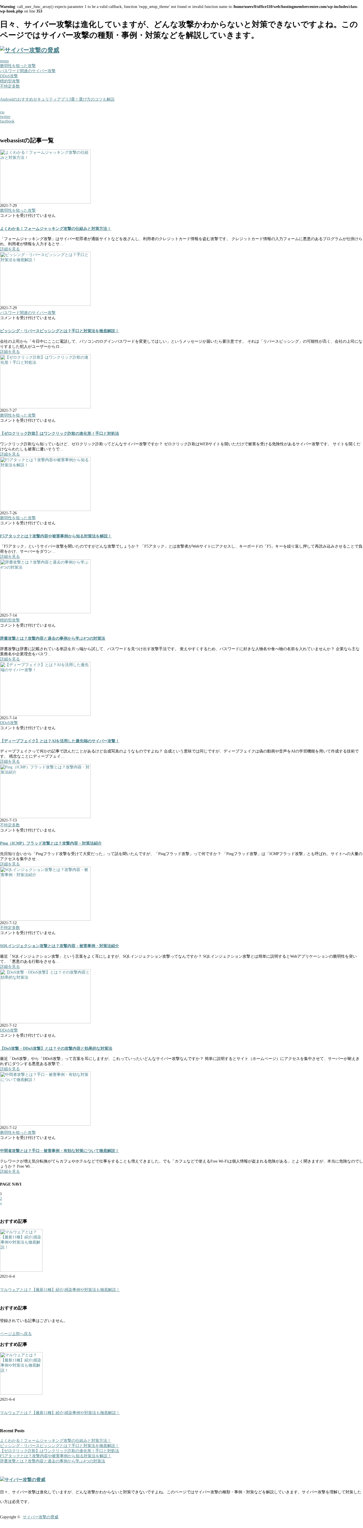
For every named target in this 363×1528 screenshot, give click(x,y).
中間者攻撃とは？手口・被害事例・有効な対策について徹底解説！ (59, 1151)
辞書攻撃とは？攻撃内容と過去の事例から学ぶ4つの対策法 (52, 638)
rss (2, 112)
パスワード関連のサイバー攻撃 (28, 71)
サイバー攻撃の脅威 (40, 1517)
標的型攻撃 (10, 81)
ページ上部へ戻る (16, 1334)
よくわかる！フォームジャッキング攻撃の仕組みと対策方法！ (55, 228)
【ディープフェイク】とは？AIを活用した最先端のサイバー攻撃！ (59, 741)
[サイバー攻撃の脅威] (29, 50)
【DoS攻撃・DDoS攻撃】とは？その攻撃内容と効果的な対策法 (56, 1048)
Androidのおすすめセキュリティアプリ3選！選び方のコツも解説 (57, 99)
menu (4, 61)
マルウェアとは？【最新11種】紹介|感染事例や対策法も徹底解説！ (60, 1290)
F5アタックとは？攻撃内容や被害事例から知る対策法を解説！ (56, 536)
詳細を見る (10, 249)
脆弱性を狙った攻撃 (18, 66)
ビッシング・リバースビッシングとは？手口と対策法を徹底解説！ (59, 331)
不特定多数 (10, 86)
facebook (7, 121)
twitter (5, 117)
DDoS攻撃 (9, 76)
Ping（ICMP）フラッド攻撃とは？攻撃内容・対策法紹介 (51, 843)
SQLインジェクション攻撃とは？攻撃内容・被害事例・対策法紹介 (59, 946)
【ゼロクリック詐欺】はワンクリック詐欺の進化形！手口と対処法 (59, 433)
